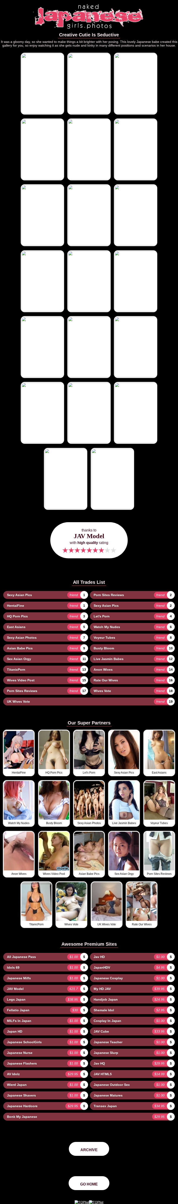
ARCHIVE (89, 1150)
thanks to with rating (89, 541)
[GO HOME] (89, 30)
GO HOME (89, 1184)
